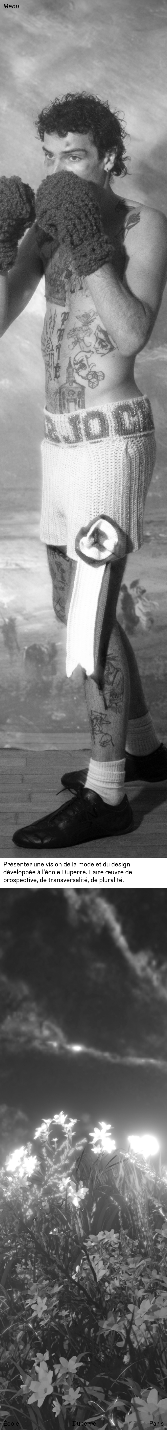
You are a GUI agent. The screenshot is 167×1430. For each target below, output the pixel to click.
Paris (156, 1423)
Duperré (84, 1423)
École (11, 1423)
